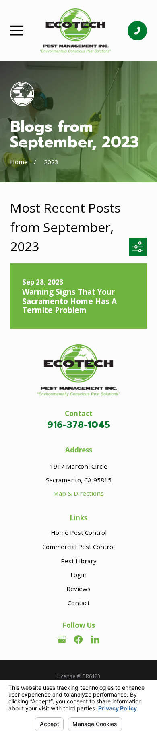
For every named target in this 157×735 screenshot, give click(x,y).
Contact (79, 603)
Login (78, 574)
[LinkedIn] (95, 639)
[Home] (75, 30)
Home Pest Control (79, 532)
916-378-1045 (78, 425)
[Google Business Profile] (62, 639)
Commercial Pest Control (78, 547)
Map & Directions (78, 493)
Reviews (78, 589)
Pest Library (79, 561)
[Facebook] (78, 639)
